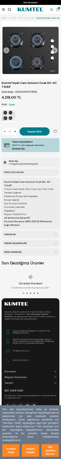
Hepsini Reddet (30, 450)
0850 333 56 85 (20, 360)
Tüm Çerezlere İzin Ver (50, 450)
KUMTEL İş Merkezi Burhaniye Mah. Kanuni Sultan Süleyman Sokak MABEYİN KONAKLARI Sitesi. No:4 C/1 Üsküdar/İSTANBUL (33, 341)
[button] (23, 293)
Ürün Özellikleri (14, 172)
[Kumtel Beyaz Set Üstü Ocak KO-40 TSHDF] (9, 115)
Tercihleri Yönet (11, 450)
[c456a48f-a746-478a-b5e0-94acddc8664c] (16, 303)
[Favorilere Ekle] (55, 131)
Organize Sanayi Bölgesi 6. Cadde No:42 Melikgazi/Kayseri (31, 331)
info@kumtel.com (21, 350)
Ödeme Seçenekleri (15, 243)
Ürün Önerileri (12, 252)
